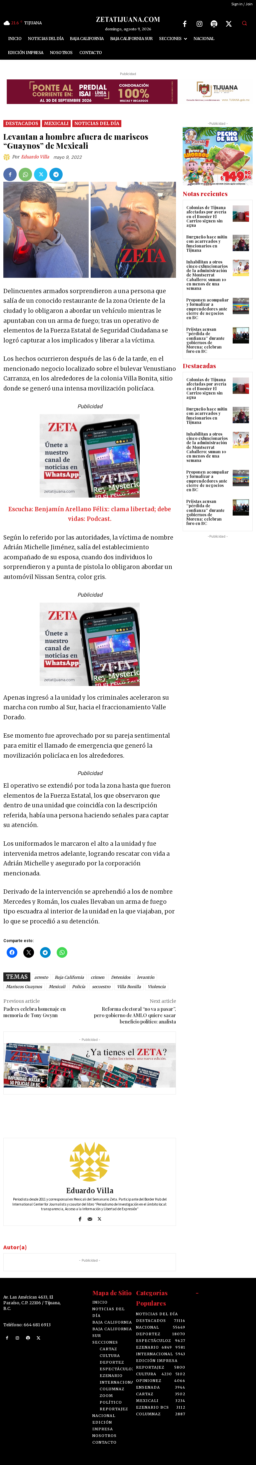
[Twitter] (228, 24)
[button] (244, 23)
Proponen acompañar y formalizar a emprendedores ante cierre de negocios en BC (207, 308)
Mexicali (56, 123)
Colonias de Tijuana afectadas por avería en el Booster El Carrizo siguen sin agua (206, 216)
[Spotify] (214, 24)
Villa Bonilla (129, 986)
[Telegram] (56, 174)
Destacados (21, 123)
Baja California (69, 977)
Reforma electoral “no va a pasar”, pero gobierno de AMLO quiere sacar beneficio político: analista (135, 1015)
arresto (41, 977)
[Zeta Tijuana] (128, 19)
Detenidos (120, 977)
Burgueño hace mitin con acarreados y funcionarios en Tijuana (206, 243)
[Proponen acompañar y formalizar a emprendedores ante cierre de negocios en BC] (241, 306)
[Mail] (89, 1217)
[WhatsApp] (25, 174)
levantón (145, 977)
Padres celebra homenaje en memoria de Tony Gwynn (34, 1012)
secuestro (101, 986)
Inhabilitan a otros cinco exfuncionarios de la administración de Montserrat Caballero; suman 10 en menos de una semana (207, 275)
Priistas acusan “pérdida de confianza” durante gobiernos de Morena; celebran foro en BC (205, 340)
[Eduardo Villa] (7, 157)
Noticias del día (96, 123)
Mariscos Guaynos (24, 986)
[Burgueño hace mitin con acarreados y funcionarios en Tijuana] (241, 243)
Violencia (157, 986)
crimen (97, 977)
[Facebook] (184, 24)
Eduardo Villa (35, 157)
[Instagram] (199, 24)
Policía (78, 986)
